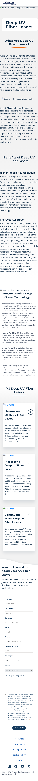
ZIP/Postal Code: (11, 646)
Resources (19, 739)
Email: (7, 627)
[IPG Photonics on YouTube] (22, 766)
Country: (8, 656)
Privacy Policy (19, 749)
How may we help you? (14, 676)
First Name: (9, 599)
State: (7, 666)
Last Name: (9, 608)
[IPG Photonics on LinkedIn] (9, 766)
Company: (9, 618)
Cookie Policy (19, 755)
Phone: (7, 637)
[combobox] (8, 641)
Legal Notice (19, 744)
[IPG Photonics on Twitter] (28, 766)
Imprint (19, 760)
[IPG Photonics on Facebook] (15, 766)
